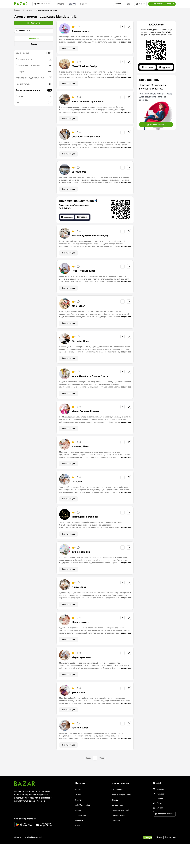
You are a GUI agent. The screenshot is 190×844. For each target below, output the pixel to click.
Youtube (160, 798)
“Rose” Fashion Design (84, 66)
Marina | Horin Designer (85, 516)
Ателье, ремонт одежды (28, 90)
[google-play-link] (23, 824)
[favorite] (129, 27)
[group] (33, 41)
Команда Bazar (118, 815)
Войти (118, 4)
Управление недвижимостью (30, 77)
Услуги (72, 3)
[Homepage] (21, 3)
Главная (17, 10)
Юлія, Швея (78, 305)
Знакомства (80, 815)
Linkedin (160, 808)
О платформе (117, 789)
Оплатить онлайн (165, 814)
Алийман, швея (81, 31)
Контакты (116, 820)
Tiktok (159, 803)
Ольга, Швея (79, 587)
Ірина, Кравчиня (81, 551)
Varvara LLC (79, 481)
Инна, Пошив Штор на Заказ (88, 101)
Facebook (161, 794)
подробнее (126, 42)
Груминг (20, 96)
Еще (82, 3)
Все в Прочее (22, 53)
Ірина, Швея (79, 692)
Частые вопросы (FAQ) (121, 795)
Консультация (68, 48)
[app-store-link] (44, 824)
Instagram (161, 789)
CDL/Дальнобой (82, 805)
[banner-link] (95, 209)
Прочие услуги (23, 84)
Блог (77, 826)
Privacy (158, 837)
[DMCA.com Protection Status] (147, 837)
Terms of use (170, 837)
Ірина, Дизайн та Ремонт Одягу (90, 376)
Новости (79, 820)
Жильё (78, 795)
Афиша (78, 810)
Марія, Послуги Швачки (86, 411)
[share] (122, 27)
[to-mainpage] (24, 783)
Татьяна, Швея (80, 727)
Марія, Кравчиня (81, 657)
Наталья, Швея (80, 446)
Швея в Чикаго (80, 622)
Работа (60, 3)
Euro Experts (79, 171)
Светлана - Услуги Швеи (86, 136)
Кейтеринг (21, 71)
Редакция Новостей (120, 810)
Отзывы (34, 44)
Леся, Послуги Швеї (83, 270)
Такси (18, 102)
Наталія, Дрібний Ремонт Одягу (90, 235)
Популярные (33, 38)
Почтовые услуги (24, 59)
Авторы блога (117, 805)
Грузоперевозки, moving (28, 65)
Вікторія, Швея (80, 341)
